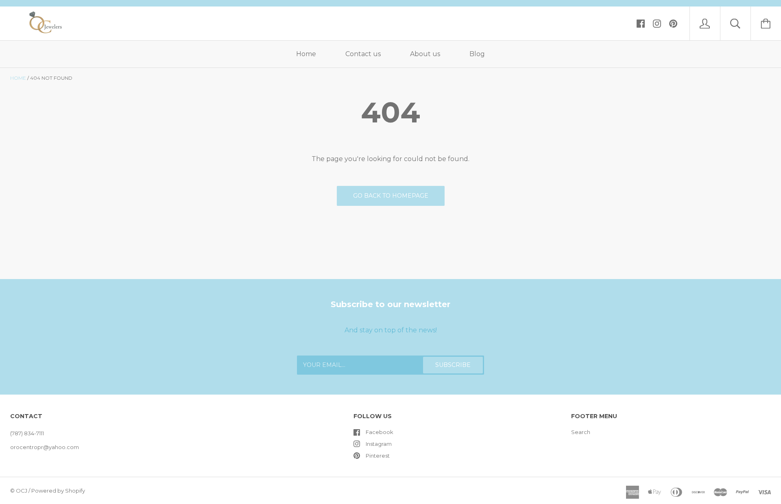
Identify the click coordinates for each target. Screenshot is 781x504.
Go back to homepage (390, 195)
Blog (477, 54)
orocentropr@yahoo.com (44, 447)
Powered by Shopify (58, 490)
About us (425, 54)
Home (306, 54)
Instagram (379, 444)
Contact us (363, 54)
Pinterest (378, 455)
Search (580, 432)
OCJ (21, 490)
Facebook (379, 432)
